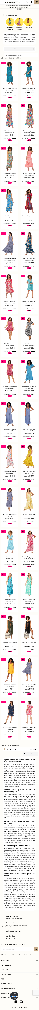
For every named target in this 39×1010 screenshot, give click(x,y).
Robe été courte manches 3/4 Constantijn (29, 89)
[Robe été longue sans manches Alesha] (29, 243)
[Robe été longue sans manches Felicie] (29, 584)
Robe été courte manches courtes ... (29, 728)
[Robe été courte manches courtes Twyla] (29, 286)
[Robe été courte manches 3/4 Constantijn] (29, 73)
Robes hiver (28, 27)
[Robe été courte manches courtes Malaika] (9, 371)
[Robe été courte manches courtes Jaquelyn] (29, 669)
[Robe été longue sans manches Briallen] (9, 116)
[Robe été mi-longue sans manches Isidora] (29, 627)
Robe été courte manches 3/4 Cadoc (10, 728)
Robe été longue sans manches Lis (10, 217)
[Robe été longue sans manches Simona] (29, 456)
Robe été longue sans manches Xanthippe (29, 131)
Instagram (21, 1001)
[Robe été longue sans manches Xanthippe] (29, 116)
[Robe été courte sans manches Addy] (9, 669)
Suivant (33, 749)
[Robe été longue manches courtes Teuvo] (29, 201)
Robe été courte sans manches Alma (10, 344)
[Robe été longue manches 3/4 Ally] (9, 499)
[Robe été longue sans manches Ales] (9, 456)
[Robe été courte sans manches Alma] (9, 328)
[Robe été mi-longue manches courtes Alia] (29, 328)
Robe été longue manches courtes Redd (10, 557)
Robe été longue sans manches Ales (10, 472)
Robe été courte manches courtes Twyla (29, 302)
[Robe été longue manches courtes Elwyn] (29, 371)
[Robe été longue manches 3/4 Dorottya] (9, 73)
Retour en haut (30, 754)
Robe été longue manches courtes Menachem (29, 557)
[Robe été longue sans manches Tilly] (9, 584)
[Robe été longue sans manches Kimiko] (29, 414)
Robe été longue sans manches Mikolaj (10, 174)
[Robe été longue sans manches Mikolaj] (9, 158)
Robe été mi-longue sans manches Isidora (29, 643)
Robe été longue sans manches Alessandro (10, 259)
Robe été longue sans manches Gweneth (29, 174)
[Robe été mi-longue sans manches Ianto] (9, 627)
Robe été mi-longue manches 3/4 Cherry (9, 302)
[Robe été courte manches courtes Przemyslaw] (29, 712)
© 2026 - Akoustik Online (19, 1008)
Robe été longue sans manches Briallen (10, 131)
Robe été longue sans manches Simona (29, 472)
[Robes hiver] (28, 22)
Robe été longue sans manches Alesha (29, 259)
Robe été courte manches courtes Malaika (10, 387)
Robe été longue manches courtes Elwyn (29, 387)
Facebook (16, 1001)
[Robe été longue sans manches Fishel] (9, 414)
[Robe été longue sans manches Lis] (9, 201)
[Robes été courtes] (10, 22)
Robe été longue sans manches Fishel (10, 430)
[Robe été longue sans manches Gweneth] (29, 158)
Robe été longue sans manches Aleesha (29, 515)
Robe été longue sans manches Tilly (10, 600)
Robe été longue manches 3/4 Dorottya (10, 89)
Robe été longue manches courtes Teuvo (29, 217)
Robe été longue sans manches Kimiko (29, 430)
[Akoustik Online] (12, 2)
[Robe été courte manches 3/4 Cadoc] (9, 712)
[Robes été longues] (19, 22)
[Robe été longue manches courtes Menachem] (29, 541)
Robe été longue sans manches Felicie (29, 600)
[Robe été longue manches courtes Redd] (9, 541)
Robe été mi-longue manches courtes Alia (29, 344)
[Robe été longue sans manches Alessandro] (9, 243)
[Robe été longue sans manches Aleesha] (29, 499)
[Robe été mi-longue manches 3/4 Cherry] (9, 286)
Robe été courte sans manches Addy (10, 685)
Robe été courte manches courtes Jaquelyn (29, 685)
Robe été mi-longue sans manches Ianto (10, 643)
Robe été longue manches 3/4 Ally (10, 515)
